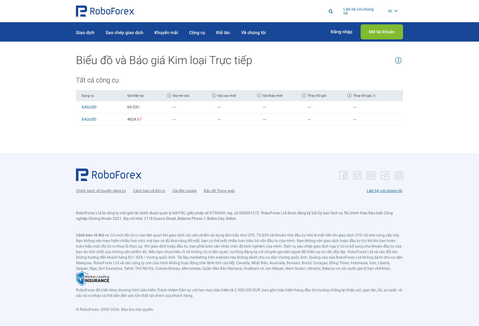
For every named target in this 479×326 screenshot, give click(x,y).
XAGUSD (88, 107)
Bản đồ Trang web (219, 191)
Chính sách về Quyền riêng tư (101, 191)
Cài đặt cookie (184, 191)
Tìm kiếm (245, 11)
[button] (105, 11)
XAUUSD (88, 119)
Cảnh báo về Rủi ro (149, 191)
